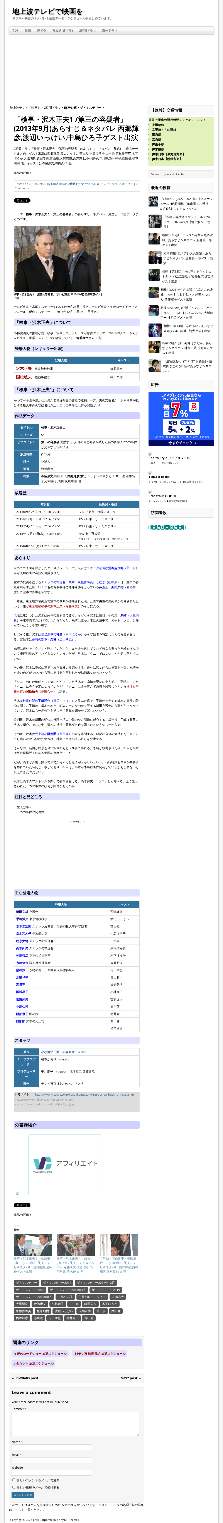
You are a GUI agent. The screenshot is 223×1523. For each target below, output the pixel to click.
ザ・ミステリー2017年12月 (96, 1282)
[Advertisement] (111, 67)
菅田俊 (101, 1311)
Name (16, 1442)
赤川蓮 (38, 1318)
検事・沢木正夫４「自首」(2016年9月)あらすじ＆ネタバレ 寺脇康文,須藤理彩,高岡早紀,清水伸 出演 (76, 1264)
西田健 (115, 1311)
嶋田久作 (90, 1304)
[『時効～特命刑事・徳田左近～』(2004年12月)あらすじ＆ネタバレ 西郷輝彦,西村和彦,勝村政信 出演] (119, 1245)
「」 (63, 1052)
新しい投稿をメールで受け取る (38, 1487)
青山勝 (88, 1318)
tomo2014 (57, 184)
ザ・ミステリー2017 (57, 1282)
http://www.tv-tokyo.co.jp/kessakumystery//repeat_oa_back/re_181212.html (85, 1094)
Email (16, 1454)
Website (17, 1467)
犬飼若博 (85, 1311)
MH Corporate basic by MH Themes (57, 1520)
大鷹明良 (22, 1304)
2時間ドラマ (87, 30)
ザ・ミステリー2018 (30, 1290)
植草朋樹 (43, 1311)
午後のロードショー (92, 1297)
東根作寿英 (23, 1311)
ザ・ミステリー (26, 1282)
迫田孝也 (55, 1318)
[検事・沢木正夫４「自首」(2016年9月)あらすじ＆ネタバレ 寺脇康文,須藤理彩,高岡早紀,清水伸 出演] (76, 1245)
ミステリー (126, 184)
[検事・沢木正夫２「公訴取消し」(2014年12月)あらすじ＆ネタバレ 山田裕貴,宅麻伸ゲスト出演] (33, 1245)
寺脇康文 (40, 1304)
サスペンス (92, 184)
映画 (28, 30)
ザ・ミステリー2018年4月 (68, 1290)
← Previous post (25, 1378)
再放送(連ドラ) (62, 30)
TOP (15, 30)
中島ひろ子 (65, 1297)
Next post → (131, 1378)
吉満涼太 (118, 1297)
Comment (19, 1409)
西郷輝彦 (22, 1318)
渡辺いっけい (64, 1311)
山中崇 (74, 1304)
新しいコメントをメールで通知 (38, 1480)
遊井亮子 (72, 1318)
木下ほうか (109, 1304)
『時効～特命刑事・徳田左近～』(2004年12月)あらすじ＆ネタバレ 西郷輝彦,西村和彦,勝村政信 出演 (119, 1264)
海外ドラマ (109, 30)
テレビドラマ (109, 184)
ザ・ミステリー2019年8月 (34, 1297)
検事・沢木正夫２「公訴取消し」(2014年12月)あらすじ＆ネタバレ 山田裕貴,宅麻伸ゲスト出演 (33, 1264)
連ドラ (41, 30)
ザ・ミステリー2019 (106, 1290)
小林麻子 (58, 1304)
